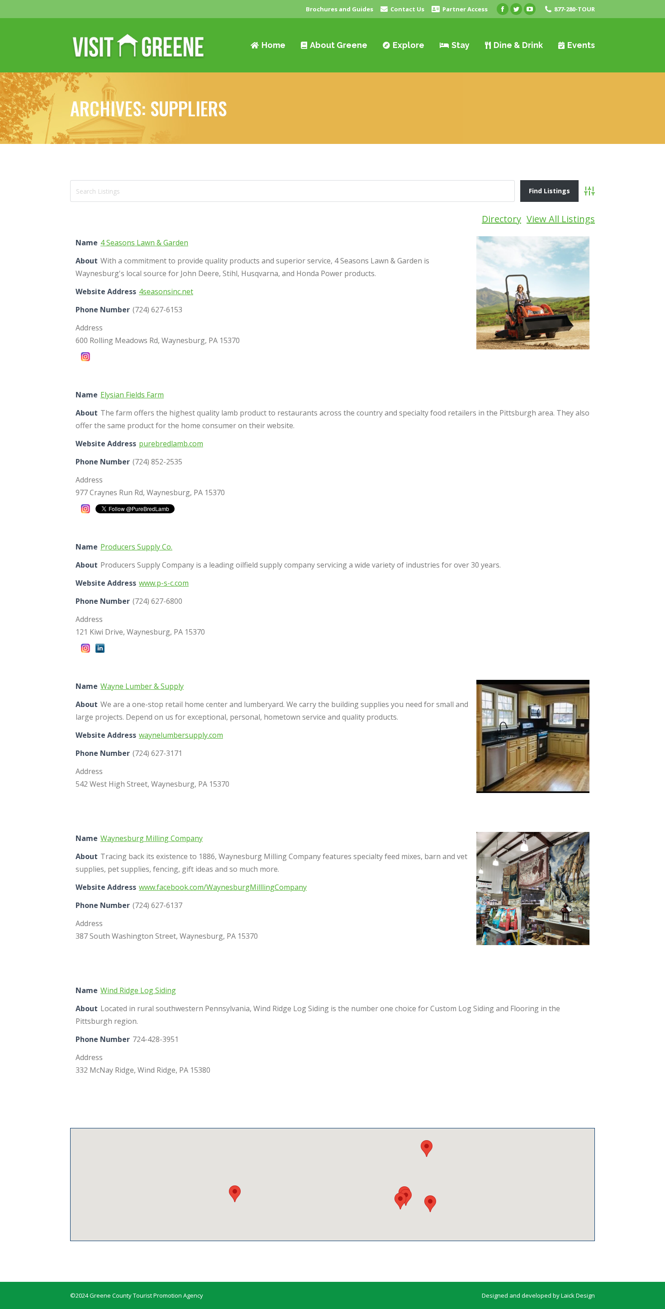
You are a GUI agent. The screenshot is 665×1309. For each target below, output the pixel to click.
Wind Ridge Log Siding (138, 990)
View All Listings (561, 219)
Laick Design (578, 1295)
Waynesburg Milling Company (151, 838)
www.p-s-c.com (164, 583)
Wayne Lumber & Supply (142, 686)
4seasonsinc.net (166, 291)
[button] (430, 1203)
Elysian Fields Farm (132, 395)
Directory (501, 219)
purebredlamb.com (171, 444)
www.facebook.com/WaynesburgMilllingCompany (223, 887)
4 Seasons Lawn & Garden (144, 243)
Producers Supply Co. (136, 547)
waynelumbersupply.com (181, 735)
